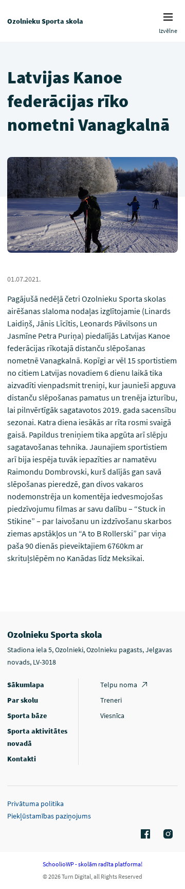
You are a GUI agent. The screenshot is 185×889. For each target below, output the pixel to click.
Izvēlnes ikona (168, 17)
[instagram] (166, 834)
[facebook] (144, 834)
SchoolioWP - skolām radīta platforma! (92, 864)
